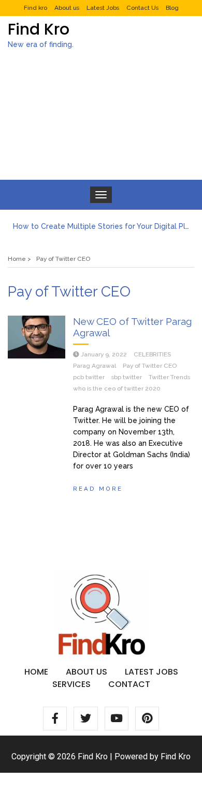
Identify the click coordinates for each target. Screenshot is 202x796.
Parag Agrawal (94, 365)
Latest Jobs (102, 7)
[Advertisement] (101, 123)
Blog (172, 7)
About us (66, 7)
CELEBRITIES (152, 354)
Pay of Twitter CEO (150, 365)
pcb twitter (89, 377)
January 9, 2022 (104, 354)
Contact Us (142, 7)
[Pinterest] (147, 718)
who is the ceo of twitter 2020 (117, 388)
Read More (98, 488)
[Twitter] (85, 718)
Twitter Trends (169, 377)
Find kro (35, 7)
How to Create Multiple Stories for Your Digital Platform (101, 226)
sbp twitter (126, 377)
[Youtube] (116, 718)
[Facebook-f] (55, 718)
